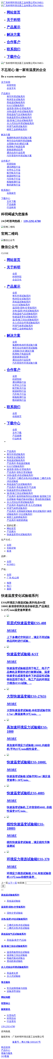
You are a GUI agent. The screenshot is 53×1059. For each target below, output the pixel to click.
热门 (9, 586)
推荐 (9, 583)
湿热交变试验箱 (24, 472)
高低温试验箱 (23, 463)
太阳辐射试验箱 (24, 511)
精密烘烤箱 (22, 520)
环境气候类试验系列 (17, 508)
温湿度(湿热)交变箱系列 (19, 469)
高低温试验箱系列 (16, 460)
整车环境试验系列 (16, 454)
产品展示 (11, 531)
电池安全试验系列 (16, 457)
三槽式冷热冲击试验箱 (27, 478)
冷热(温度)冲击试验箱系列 (20, 475)
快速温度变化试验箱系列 (19, 490)
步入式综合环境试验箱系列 (20, 502)
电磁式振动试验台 (25, 499)
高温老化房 (22, 505)
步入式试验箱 (35, 505)
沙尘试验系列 (25, 514)
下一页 (13, 883)
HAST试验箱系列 (15, 466)
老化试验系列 (39, 511)
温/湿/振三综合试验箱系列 (20, 493)
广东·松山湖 (13, 577)
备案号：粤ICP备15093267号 (26, 1042)
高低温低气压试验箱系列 (19, 484)
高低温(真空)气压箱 (26, 487)
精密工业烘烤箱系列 (17, 517)
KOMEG (11, 564)
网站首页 (13, 260)
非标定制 (11, 548)
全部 (14, 273)
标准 (9, 551)
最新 (9, 589)
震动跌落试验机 (43, 499)
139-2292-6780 (32, 221)
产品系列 (11, 451)
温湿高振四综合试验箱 (27, 496)
